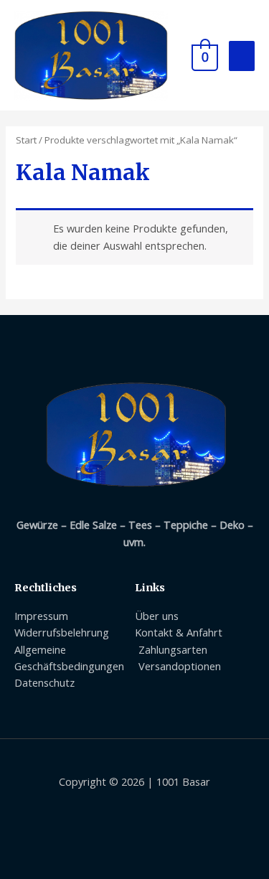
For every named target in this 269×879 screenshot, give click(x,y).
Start (26, 139)
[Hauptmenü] (242, 56)
